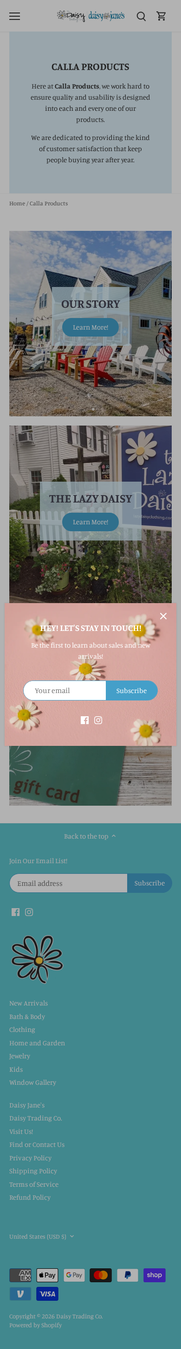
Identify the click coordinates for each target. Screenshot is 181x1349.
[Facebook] (85, 719)
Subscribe (131, 690)
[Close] (163, 616)
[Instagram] (98, 719)
